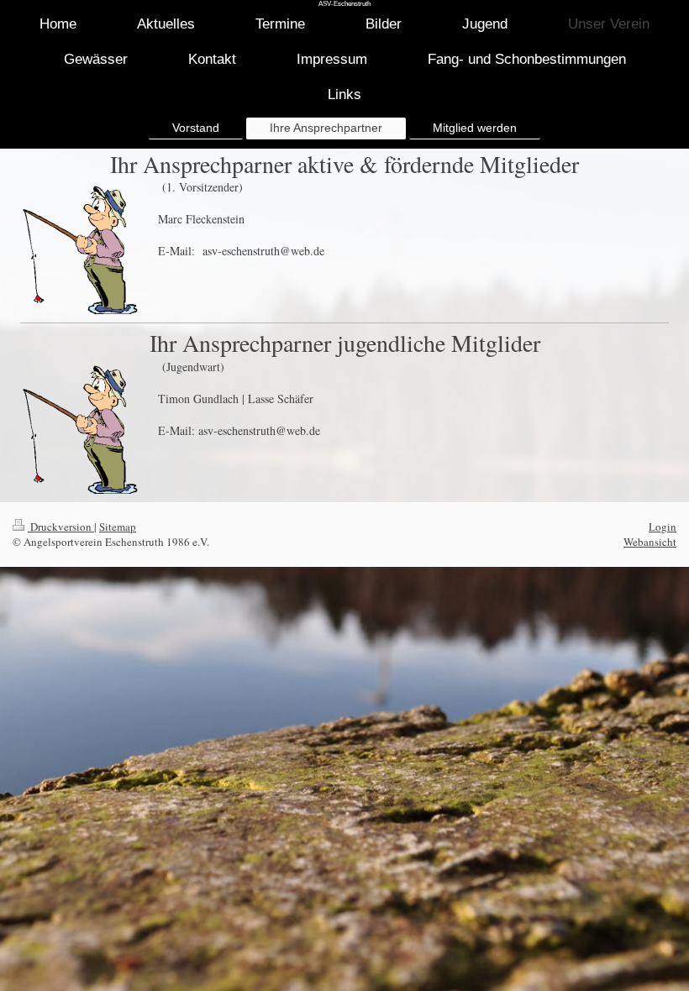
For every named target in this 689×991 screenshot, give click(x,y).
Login (662, 526)
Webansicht (649, 541)
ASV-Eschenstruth (344, 4)
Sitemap (117, 526)
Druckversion (61, 526)
